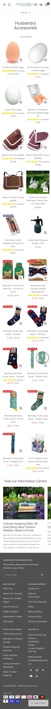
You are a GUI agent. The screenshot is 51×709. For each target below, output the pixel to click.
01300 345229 (34, 657)
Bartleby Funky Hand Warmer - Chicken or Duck (13, 288)
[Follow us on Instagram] (37, 670)
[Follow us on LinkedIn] (37, 676)
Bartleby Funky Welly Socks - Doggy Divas (13, 460)
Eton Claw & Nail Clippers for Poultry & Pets (13, 243)
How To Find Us (10, 606)
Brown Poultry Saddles (13, 155)
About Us (7, 588)
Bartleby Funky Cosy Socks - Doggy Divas (38, 417)
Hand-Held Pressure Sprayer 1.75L (38, 241)
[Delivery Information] (40, 4)
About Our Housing (12, 593)
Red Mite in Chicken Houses (13, 640)
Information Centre (12, 634)
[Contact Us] (35, 5)
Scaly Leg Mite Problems (10, 657)
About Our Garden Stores (12, 600)
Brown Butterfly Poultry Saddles (37, 156)
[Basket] (46, 4)
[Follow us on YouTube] (31, 676)
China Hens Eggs (13, 109)
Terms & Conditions (37, 621)
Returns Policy (35, 611)
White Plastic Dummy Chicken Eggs (38, 69)
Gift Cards (8, 621)
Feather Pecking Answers (11, 649)
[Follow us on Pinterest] (43, 670)
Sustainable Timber (12, 616)
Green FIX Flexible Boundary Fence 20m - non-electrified (38, 200)
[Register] (42, 575)
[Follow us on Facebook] (31, 670)
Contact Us (33, 588)
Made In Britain (10, 611)
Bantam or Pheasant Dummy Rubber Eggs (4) (38, 112)
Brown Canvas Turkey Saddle (13, 199)
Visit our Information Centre (25, 481)
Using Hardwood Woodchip (11, 665)
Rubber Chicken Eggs (13, 67)
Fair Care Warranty (37, 601)
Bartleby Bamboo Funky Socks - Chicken (13, 375)
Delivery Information (34, 595)
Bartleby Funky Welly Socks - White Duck (37, 375)
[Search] (9, 5)
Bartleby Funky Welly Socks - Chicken (37, 332)
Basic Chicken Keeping (10, 673)
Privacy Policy (34, 616)
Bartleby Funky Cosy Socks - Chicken (13, 332)
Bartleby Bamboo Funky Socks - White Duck (13, 418)
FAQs (30, 606)
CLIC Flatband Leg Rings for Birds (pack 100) (38, 461)
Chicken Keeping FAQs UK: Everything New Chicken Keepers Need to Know (20, 527)
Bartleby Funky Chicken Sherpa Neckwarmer (38, 288)
